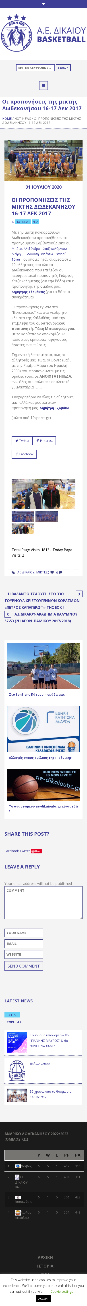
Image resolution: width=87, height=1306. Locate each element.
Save (38, 851)
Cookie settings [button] (62, 1291)
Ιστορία (45, 1266)
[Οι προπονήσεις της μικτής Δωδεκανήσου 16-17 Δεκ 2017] (43, 160)
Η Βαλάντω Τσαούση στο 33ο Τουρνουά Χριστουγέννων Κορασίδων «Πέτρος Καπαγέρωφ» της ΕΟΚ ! (42, 600)
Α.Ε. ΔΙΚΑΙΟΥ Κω (21, 1182)
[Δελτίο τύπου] (17, 1070)
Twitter (24, 440)
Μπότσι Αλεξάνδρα (26, 248)
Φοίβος (26, 1166)
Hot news (22, 118)
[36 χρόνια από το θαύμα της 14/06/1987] (17, 1095)
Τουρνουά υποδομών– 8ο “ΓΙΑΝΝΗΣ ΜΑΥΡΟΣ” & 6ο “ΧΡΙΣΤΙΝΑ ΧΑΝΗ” (49, 1040)
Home (7, 118)
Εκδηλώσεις (36, 747)
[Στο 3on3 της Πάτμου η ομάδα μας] (43, 665)
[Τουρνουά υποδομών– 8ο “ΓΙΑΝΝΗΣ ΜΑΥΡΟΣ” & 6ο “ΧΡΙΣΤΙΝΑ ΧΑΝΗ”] (17, 1042)
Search (63, 68)
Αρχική (45, 1257)
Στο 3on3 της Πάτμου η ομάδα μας (37, 694)
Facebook (26, 454)
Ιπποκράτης (23, 1201)
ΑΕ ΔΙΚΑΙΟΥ (25, 572)
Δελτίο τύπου (40, 1063)
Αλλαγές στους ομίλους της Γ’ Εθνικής (40, 758)
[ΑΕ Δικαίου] (43, 33)
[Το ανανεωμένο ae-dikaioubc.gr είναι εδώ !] (43, 785)
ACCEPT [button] (43, 1299)
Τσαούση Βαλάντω (39, 254)
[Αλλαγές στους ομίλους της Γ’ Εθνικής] (43, 728)
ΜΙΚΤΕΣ (42, 572)
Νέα (35, 222)
